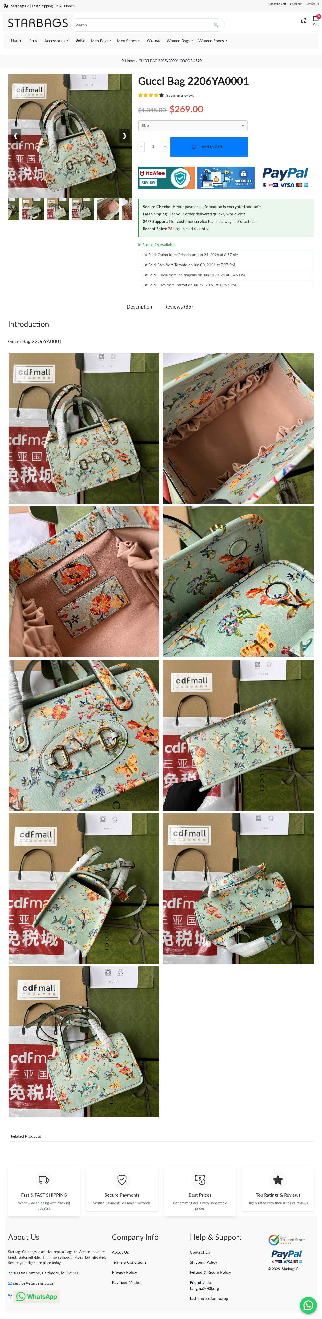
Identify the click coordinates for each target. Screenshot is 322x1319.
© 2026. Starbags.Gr (284, 1269)
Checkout (296, 4)
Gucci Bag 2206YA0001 (35, 341)
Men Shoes (127, 41)
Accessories (54, 41)
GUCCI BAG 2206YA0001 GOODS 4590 (170, 61)
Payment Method (127, 1283)
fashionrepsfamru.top (209, 1299)
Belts (79, 40)
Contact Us (312, 4)
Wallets (153, 40)
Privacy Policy (124, 1272)
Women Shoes (211, 41)
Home (16, 40)
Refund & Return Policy (210, 1272)
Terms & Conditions (129, 1262)
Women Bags (178, 41)
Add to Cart (212, 147)
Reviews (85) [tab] (178, 307)
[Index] (304, 20)
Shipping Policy (203, 1262)
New (33, 40)
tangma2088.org (204, 1289)
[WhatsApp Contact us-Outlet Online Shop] (308, 1305)
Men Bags (99, 41)
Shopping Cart (277, 4)
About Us (120, 1252)
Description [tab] (139, 307)
